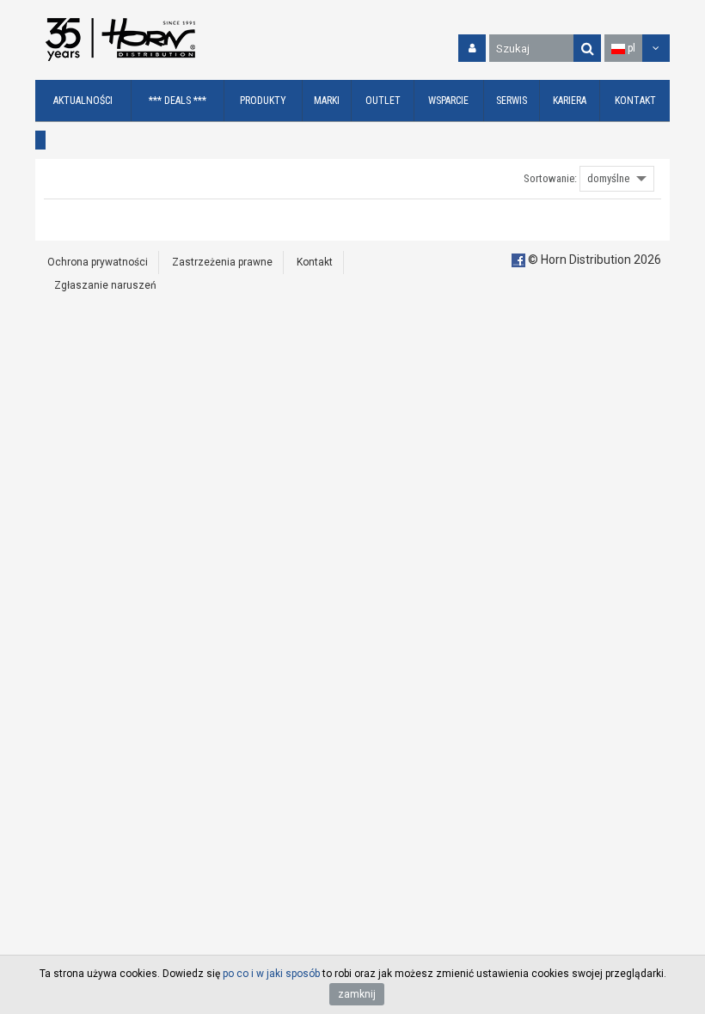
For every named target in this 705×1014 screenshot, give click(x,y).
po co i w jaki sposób (271, 974)
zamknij (357, 994)
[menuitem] (83, 101)
